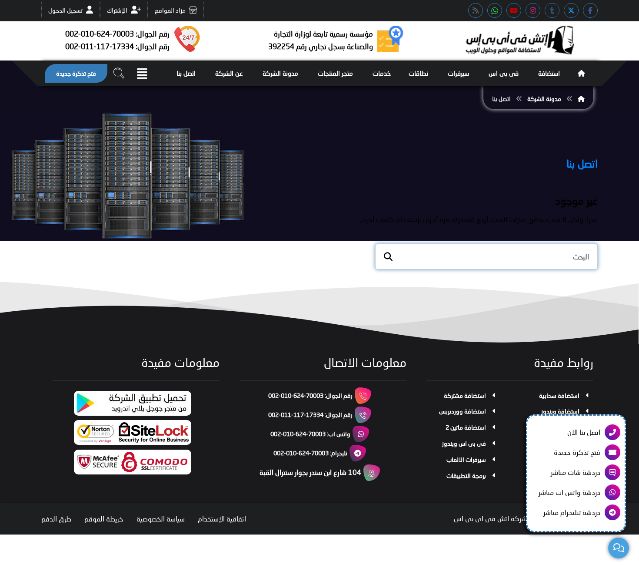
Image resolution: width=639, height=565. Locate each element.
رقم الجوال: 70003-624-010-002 (310, 395)
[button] (590, 10)
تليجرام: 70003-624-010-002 (310, 453)
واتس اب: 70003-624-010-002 (310, 433)
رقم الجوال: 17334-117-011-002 (310, 414)
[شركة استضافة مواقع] (519, 40)
